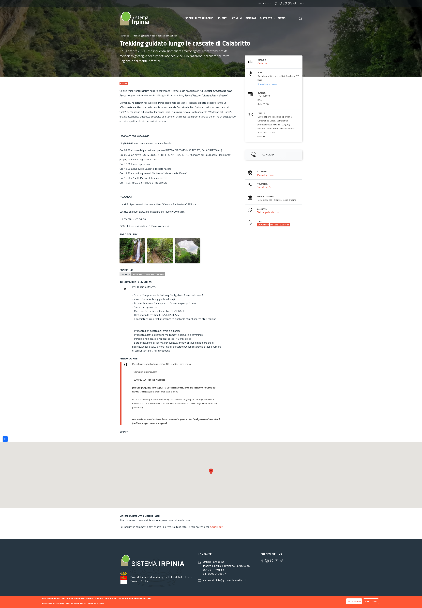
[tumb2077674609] (132, 250)
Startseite (124, 35)
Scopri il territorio (199, 18)
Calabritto (262, 63)
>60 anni (160, 274)
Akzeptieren (354, 601)
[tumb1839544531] (187, 250)
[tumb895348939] (160, 250)
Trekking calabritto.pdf (268, 212)
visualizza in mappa (268, 83)
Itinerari (251, 18)
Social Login (264, 3)
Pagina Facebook (265, 175)
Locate (5, 439)
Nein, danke (371, 601)
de (301, 3)
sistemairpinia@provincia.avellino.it (225, 580)
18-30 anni (137, 274)
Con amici (125, 274)
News (282, 18)
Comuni (237, 18)
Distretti (266, 18)
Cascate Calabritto (279, 224)
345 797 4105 (264, 187)
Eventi (222, 18)
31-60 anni (149, 274)
